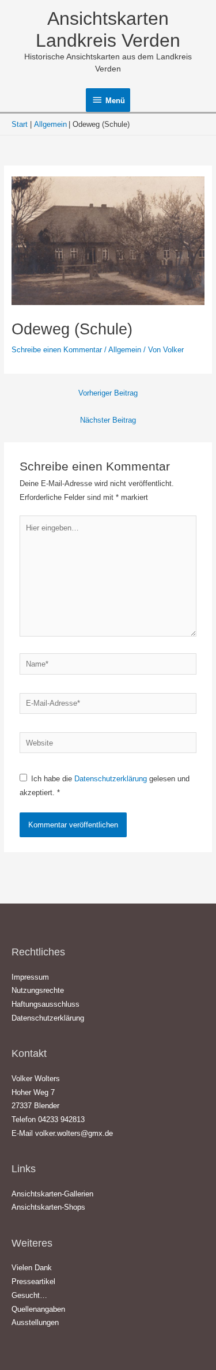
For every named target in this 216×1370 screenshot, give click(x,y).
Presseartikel (33, 1281)
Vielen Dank (32, 1267)
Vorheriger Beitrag (108, 393)
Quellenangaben (38, 1309)
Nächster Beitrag (108, 420)
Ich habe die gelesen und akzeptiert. (105, 785)
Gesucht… (29, 1295)
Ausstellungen (35, 1322)
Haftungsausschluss (45, 1004)
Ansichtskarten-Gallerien (52, 1194)
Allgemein (124, 349)
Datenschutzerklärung (111, 778)
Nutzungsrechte (38, 990)
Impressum (30, 977)
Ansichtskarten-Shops (48, 1207)
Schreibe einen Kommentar (57, 349)
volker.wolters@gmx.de (74, 1133)
